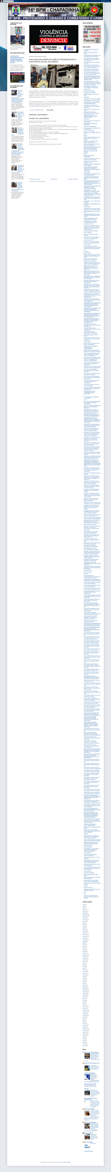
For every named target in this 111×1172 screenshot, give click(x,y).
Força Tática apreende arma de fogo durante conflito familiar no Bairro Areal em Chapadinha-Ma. (92, 354)
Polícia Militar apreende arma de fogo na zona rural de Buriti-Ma (92, 586)
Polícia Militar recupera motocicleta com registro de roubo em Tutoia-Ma (92, 790)
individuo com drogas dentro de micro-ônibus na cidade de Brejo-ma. (92, 515)
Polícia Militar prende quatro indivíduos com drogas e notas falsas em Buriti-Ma (92, 738)
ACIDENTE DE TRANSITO (90, 92)
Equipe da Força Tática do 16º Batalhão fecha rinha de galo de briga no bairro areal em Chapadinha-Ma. (92, 263)
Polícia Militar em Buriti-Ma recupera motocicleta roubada (92, 681)
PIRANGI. (86, 573)
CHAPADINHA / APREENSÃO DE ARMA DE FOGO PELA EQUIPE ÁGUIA (91, 178)
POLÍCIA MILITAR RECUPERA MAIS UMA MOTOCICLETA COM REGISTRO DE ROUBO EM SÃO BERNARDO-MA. (92, 756)
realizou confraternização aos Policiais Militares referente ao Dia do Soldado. (92, 840)
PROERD (86, 834)
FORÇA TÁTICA (87, 341)
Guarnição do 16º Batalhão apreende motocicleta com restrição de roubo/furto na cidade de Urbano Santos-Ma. (92, 439)
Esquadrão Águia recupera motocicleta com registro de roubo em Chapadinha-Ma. (92, 329)
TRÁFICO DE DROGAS (89, 872)
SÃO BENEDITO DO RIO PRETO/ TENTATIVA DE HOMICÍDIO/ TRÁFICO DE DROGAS (91, 850)
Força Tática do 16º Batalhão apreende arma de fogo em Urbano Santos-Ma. (91, 370)
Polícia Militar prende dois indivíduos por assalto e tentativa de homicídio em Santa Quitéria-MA (92, 710)
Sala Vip (86, 1088)
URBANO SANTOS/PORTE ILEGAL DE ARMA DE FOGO (92, 890)
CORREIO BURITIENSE (89, 1073)
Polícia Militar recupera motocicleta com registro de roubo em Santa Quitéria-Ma (91, 774)
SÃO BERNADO (87, 852)
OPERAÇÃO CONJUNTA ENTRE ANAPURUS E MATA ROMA (91, 560)
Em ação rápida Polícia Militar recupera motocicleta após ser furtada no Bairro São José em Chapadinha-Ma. (92, 248)
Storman (58, 1162)
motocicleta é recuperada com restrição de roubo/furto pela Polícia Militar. (91, 540)
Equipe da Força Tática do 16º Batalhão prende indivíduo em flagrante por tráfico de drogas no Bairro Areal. (91, 267)
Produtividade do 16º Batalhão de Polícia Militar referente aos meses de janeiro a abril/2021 (92, 831)
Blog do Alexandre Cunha (90, 1084)
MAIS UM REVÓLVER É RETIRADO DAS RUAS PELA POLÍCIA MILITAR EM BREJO (17, 131)
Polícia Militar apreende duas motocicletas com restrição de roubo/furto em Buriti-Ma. (90, 617)
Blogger (69, 1162)
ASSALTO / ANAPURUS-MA (90, 126)
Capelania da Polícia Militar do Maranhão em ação (90, 162)
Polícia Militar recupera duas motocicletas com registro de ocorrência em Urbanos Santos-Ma (91, 742)
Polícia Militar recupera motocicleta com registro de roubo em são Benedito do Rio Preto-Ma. (91, 778)
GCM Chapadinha (88, 1142)
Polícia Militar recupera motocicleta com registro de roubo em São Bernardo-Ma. (91, 786)
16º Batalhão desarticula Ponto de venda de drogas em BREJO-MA (91, 70)
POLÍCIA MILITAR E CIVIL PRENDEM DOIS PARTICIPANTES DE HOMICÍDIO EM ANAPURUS (92, 677)
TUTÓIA (86, 886)
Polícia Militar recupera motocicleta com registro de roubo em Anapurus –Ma (91, 760)
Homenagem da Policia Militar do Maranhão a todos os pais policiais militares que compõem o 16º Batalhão (91, 507)
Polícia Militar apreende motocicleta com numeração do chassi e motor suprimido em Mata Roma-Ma (92, 638)
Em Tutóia (86, 251)
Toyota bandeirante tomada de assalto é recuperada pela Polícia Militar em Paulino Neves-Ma (92, 868)
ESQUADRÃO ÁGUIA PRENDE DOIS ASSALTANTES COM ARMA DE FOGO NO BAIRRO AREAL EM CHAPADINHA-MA (92, 304)
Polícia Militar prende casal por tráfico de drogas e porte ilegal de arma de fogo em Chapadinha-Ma (92, 706)
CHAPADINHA (87, 172)
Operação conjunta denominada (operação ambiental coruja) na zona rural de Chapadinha (92, 556)
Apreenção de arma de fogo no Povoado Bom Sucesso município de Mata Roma (92, 106)
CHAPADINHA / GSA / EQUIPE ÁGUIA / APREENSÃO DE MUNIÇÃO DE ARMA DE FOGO (92, 194)
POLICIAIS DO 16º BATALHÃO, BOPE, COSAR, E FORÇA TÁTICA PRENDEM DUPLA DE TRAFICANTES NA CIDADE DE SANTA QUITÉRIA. (91, 1127)
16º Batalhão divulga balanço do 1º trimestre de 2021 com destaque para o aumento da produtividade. (92, 73)
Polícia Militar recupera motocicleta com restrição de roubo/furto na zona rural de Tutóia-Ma (92, 805)
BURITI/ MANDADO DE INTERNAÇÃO (89, 156)
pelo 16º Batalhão (88, 572)
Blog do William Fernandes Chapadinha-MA (90, 1099)
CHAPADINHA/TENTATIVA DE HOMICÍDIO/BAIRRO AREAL (90, 219)
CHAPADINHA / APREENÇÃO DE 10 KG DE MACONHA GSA (92, 174)
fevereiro (84, 911)
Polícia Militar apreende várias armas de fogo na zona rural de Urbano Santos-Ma (92, 653)
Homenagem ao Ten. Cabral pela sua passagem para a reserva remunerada (92, 503)
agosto (84, 921)
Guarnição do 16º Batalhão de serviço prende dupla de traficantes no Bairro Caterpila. (92, 453)
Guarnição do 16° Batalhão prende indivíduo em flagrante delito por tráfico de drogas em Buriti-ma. (91, 429)
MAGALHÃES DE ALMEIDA (90, 524)
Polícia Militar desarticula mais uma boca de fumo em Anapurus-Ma (92, 670)
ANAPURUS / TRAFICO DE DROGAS (92, 99)
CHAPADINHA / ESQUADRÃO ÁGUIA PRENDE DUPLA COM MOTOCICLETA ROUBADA (92, 187)
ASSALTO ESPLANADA (89, 131)
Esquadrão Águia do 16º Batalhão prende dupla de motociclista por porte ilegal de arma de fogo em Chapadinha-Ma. (92, 295)
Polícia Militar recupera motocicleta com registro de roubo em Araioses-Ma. (91, 764)
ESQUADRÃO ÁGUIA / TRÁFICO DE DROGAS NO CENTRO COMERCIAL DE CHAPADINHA (92, 277)
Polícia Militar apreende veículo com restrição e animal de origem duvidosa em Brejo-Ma (92, 657)
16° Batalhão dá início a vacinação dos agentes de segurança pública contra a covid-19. (91, 59)
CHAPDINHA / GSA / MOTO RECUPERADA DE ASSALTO (90, 222)
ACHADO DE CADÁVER (89, 91)
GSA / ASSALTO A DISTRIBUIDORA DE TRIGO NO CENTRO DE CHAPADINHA (92, 403)
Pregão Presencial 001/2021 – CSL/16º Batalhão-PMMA (90, 825)
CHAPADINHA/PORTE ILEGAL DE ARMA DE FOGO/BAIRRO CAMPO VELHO (92, 215)
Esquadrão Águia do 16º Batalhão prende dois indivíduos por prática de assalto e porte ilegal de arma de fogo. (92, 291)
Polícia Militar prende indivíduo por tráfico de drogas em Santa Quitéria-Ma (92, 730)
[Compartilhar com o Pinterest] (53, 110)
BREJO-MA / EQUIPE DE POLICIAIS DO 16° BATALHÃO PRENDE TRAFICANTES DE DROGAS (92, 148)
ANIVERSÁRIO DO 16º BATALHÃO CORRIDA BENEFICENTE (92, 103)
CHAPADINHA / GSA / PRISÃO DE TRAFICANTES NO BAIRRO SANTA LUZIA (92, 198)
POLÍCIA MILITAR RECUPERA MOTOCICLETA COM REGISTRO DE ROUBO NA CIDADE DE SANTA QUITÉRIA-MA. (92, 797)
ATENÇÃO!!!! (93, 1143)
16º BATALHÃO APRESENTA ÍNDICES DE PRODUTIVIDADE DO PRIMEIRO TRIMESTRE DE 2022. (17, 59)
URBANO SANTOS (88, 887)
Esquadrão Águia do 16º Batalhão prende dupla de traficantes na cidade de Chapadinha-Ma (92, 300)
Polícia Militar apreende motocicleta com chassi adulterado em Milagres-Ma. (92, 634)
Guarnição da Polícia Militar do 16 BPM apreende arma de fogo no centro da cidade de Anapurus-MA (91, 411)
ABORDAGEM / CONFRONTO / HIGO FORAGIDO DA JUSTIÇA (91, 87)
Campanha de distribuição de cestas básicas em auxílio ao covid (92, 159)
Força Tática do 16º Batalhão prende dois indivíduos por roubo (92, 374)
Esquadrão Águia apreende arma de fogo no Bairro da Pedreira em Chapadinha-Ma (92, 281)
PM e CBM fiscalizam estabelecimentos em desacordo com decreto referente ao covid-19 (92, 576)
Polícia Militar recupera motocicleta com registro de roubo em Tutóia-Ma (92, 793)
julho (84, 923)
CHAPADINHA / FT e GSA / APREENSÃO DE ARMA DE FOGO (92, 191)
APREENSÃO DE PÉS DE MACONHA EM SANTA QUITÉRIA (91, 113)
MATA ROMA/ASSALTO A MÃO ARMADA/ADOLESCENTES (91, 532)
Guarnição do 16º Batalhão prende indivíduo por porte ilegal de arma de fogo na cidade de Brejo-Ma (92, 482)
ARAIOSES (86, 119)
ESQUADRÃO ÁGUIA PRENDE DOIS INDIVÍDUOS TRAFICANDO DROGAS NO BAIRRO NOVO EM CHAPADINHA (92, 310)
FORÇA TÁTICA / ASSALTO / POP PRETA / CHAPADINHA (91, 344)
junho (84, 904)
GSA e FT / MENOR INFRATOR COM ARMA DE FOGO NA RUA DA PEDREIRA (92, 407)
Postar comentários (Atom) (39, 181)
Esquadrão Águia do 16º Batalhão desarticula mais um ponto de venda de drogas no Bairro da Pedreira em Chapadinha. (92, 286)
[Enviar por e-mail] (47, 110)
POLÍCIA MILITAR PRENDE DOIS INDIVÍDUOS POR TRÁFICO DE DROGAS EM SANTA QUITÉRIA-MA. (92, 714)
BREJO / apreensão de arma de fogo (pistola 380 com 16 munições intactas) (92, 138)
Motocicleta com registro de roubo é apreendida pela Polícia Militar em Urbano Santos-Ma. (92, 536)
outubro (84, 917)
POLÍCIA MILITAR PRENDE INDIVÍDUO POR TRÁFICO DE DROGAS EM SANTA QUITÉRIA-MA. (92, 734)
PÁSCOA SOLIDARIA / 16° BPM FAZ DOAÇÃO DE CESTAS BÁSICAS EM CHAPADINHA (92, 567)
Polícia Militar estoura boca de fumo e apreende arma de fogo (92, 696)
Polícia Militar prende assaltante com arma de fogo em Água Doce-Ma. (92, 702)
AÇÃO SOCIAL (87, 89)
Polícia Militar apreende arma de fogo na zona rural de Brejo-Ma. (92, 583)
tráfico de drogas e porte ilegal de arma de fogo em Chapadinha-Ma (91, 881)
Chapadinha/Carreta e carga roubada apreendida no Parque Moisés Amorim (92, 209)
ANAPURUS (86, 97)
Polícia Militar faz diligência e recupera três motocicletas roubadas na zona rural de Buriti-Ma (92, 699)
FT (84, 395)
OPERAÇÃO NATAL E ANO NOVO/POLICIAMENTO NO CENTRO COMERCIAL (92, 563)
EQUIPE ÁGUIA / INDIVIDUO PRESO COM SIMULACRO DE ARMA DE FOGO (92, 256)
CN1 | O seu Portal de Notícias (91, 1052)
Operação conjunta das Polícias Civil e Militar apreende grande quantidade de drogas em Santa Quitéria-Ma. (92, 552)
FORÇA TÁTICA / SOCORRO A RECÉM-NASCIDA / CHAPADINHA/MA (91, 347)
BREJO (85, 135)
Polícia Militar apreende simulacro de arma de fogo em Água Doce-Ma (92, 649)
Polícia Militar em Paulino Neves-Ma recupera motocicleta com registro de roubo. (92, 684)
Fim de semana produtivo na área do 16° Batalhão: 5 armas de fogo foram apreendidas (92, 339)
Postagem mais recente (34, 179)
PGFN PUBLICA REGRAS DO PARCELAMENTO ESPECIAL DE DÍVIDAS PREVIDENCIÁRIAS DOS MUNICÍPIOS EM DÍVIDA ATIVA (91, 1078)
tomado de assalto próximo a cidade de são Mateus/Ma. (92, 865)
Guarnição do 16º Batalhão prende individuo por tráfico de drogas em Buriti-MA (91, 490)
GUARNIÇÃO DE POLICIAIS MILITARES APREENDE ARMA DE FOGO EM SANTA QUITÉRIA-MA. (91, 415)
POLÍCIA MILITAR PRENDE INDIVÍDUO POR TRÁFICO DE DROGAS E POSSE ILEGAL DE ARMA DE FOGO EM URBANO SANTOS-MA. (91, 725)
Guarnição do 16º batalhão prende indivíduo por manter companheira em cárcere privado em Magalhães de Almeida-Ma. (92, 477)
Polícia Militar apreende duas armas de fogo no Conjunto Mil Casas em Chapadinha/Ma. (92, 609)
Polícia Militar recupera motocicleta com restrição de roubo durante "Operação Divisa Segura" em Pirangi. (92, 801)
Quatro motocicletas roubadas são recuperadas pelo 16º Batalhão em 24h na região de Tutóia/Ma (91, 837)
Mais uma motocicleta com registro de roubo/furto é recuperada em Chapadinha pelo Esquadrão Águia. (92, 527)
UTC (85, 892)
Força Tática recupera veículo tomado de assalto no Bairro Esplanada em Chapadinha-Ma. (92, 388)
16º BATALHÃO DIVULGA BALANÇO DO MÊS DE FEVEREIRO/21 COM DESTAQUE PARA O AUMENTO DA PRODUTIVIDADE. (92, 78)
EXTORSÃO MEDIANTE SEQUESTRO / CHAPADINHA (90, 332)
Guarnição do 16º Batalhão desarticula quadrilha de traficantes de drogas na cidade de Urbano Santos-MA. (92, 457)
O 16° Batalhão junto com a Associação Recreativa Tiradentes (91, 549)
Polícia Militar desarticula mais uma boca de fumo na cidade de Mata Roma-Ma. (92, 673)
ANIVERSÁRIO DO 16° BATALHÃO (92, 100)
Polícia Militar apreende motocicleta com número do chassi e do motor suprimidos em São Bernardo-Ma (92, 642)
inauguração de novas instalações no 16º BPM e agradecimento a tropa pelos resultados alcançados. (92, 512)
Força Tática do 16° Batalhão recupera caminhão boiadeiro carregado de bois (92, 367)
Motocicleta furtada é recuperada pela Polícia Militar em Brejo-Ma (92, 543)
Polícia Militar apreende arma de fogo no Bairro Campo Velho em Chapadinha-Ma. (92, 592)
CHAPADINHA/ (87, 206)
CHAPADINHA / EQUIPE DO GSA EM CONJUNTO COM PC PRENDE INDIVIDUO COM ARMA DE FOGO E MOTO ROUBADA (92, 182)
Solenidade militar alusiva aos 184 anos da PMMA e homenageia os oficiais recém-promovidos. (91, 861)
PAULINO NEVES (88, 570)
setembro (85, 919)
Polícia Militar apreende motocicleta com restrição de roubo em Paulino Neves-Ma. (92, 646)
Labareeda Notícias (88, 1133)
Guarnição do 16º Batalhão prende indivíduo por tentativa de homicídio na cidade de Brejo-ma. (91, 486)
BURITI (85, 153)
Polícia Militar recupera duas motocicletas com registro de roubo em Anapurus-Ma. (91, 746)
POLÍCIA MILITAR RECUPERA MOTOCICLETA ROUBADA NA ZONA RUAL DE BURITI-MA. (92, 809)
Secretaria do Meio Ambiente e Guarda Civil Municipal (90, 855)
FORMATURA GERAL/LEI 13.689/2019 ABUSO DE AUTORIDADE (89, 392)
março (84, 909)
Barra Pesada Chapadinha (90, 1122)
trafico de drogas (87, 871)
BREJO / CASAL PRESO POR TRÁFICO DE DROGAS (91, 142)
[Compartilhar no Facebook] (51, 110)
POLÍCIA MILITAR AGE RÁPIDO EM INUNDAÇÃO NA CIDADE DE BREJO (92, 580)
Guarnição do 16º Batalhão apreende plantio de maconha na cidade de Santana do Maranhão (92, 444)
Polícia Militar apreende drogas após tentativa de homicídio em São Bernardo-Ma (92, 600)
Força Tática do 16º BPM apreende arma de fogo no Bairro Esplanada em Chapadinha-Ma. (92, 377)
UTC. (85, 893)
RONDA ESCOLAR (88, 845)
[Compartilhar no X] (50, 110)
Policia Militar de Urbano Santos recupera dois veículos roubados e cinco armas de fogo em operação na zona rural (92, 665)
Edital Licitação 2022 (88, 240)
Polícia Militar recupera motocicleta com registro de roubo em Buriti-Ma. (92, 771)
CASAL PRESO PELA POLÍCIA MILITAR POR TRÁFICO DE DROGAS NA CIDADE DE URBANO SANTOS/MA (92, 169)
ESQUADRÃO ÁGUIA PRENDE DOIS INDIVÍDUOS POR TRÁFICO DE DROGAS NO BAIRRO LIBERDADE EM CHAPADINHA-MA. (92, 315)
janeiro (84, 912)
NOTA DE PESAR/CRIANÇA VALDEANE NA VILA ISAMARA (91, 546)
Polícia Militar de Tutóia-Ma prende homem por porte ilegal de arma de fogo (91, 661)
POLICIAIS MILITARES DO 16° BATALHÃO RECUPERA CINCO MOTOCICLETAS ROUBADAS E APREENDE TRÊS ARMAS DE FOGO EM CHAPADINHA (91, 815)
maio (84, 906)
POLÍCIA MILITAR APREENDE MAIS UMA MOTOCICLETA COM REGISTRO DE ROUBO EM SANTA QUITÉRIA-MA (92, 629)
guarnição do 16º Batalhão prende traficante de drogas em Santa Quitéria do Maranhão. (91, 499)
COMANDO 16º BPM (88, 224)
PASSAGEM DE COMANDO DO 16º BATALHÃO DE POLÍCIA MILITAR (21, 115)
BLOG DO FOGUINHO (89, 1109)
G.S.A (85, 399)
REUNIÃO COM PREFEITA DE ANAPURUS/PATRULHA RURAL (91, 843)
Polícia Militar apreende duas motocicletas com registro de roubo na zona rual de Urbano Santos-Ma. (92, 613)
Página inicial (54, 179)
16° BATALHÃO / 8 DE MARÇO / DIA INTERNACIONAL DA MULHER (92, 56)
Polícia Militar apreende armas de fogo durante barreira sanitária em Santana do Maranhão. (92, 596)
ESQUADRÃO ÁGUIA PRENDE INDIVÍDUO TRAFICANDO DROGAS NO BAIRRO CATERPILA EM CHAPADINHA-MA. (92, 320)
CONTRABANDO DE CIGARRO (91, 230)
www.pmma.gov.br (88, 1151)
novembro (85, 916)
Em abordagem (87, 244)
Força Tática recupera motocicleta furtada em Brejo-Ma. (91, 385)
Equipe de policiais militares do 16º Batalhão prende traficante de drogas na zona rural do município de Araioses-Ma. (92, 272)
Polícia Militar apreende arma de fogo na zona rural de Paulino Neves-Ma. (92, 589)
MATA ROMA (87, 530)
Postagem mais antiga (73, 179)
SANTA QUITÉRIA (88, 847)
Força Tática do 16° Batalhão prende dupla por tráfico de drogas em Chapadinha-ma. (92, 363)
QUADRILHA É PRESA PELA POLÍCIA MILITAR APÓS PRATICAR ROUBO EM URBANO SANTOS (17, 169)
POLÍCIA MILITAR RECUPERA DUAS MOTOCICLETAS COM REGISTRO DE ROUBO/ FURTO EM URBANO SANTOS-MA (92, 750)
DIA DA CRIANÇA (88, 232)
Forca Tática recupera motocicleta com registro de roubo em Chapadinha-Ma (91, 381)
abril (83, 907)
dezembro (85, 914)
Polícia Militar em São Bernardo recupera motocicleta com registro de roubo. (92, 692)
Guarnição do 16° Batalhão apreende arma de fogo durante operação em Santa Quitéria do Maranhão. (92, 425)
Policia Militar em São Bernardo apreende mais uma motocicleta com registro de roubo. (92, 688)
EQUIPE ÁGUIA (87, 253)
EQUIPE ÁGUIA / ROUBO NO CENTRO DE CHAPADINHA (90, 259)
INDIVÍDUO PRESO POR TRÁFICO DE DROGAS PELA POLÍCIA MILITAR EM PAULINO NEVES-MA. (92, 521)
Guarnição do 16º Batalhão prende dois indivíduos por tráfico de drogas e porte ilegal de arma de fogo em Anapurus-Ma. (92, 469)
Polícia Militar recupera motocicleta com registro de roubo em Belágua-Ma (92, 768)
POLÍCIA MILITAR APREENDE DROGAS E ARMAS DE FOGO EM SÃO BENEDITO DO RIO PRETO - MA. (92, 605)
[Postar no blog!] (48, 110)
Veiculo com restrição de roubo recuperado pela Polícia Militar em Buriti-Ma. (91, 896)
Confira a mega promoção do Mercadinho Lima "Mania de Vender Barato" (94, 1137)
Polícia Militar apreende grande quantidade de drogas (90, 621)
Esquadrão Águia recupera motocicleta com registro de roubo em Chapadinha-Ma (92, 325)
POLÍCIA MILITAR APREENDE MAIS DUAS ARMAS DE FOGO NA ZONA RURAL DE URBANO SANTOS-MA (92, 624)
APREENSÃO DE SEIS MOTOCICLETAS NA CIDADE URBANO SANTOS (90, 116)
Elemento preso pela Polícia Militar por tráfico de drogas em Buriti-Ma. (91, 242)
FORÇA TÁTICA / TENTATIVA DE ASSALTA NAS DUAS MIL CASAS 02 (92, 351)
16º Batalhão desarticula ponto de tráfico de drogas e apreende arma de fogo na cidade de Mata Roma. (92, 66)
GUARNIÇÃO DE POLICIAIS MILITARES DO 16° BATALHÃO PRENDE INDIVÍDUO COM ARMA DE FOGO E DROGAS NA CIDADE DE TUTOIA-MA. (92, 420)
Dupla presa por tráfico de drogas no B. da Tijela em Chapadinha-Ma (92, 238)
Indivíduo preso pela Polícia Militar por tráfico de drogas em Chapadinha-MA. (92, 518)
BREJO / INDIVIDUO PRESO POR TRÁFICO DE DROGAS (91, 145)
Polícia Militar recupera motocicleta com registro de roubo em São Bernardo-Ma (91, 782)
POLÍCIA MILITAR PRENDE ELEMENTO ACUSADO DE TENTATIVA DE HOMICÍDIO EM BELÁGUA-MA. (91, 718)
